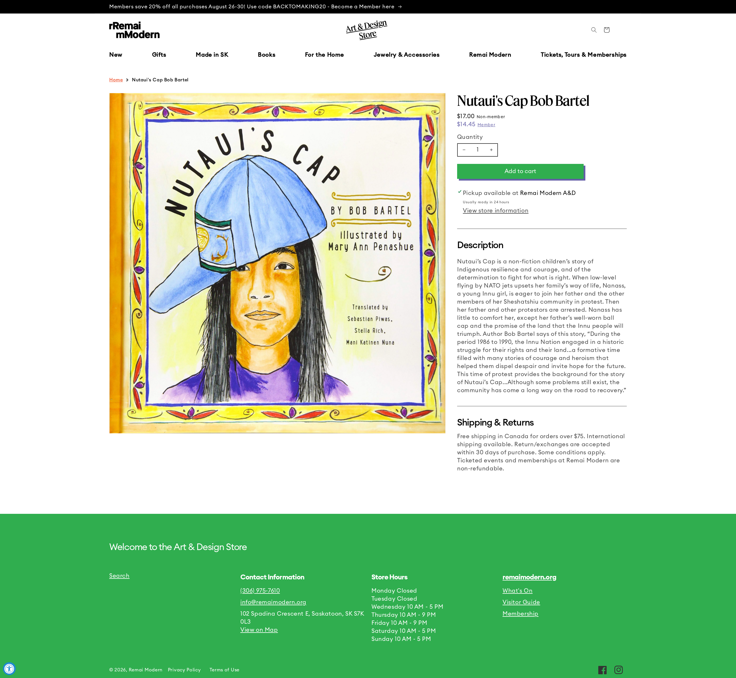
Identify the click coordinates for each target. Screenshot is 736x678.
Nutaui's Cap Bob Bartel (160, 80)
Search (119, 576)
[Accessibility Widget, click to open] (9, 668)
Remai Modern (145, 670)
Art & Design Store (366, 29)
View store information (495, 211)
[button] (159, 54)
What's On (517, 591)
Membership (520, 614)
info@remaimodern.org (273, 602)
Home (116, 80)
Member (486, 125)
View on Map (259, 630)
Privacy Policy (184, 670)
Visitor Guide (521, 602)
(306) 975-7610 (260, 591)
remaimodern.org (529, 577)
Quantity (470, 137)
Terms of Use (224, 670)
